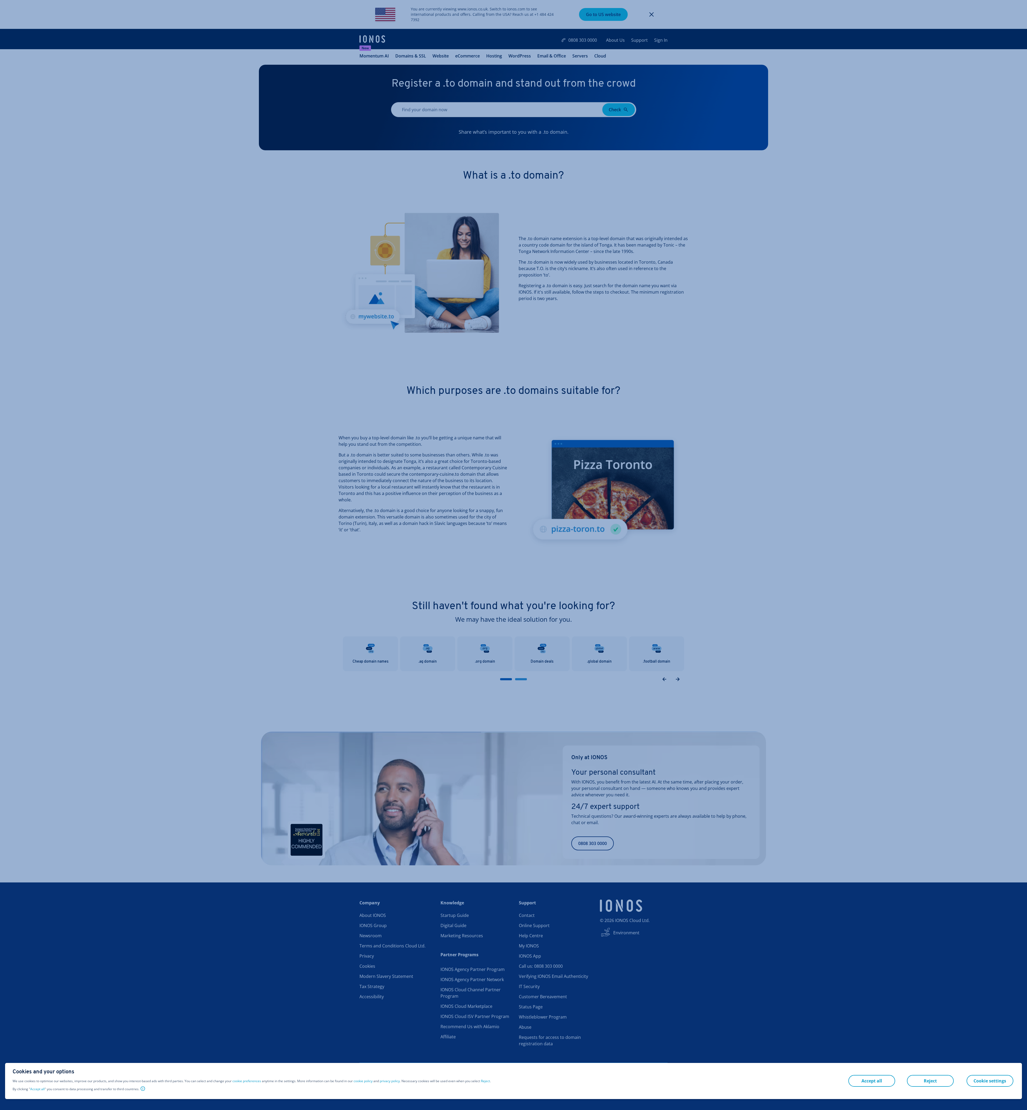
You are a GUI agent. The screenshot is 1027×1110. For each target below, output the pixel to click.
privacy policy (390, 1081)
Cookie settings (990, 1081)
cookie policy (363, 1081)
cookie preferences (246, 1081)
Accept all (37, 1089)
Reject (485, 1081)
